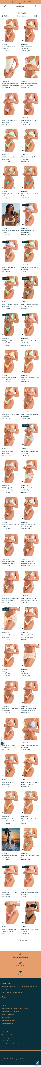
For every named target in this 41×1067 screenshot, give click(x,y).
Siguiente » (23, 942)
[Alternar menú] (2, 8)
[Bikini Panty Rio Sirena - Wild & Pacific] (30, 841)
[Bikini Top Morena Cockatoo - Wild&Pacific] (30, 142)
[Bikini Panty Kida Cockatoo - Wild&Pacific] (11, 105)
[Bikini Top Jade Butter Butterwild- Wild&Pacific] (11, 510)
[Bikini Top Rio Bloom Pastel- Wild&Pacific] (11, 436)
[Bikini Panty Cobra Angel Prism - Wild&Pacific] (30, 363)
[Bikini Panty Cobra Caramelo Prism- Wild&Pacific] (30, 620)
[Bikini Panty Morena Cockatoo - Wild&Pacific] (11, 142)
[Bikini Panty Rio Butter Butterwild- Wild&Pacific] (30, 546)
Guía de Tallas (6, 1019)
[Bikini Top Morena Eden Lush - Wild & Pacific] (30, 914)
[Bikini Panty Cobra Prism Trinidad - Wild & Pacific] (11, 914)
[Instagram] (2, 998)
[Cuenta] (35, 8)
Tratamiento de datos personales (11, 1042)
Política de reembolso (8, 1025)
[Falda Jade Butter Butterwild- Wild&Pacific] (30, 473)
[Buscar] (6, 8)
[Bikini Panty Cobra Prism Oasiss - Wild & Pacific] (11, 804)
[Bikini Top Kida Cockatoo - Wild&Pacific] (30, 105)
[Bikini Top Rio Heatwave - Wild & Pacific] (11, 216)
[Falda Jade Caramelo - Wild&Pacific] (30, 657)
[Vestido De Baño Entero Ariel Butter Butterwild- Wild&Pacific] (11, 68)
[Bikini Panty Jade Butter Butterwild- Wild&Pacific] (11, 473)
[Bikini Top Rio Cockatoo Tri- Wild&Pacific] (11, 767)
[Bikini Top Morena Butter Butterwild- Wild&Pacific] (11, 546)
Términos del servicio (8, 1022)
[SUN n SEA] (20, 8)
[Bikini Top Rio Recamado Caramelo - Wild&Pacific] (11, 730)
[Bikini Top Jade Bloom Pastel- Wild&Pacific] (30, 32)
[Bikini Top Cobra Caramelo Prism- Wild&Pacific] (11, 657)
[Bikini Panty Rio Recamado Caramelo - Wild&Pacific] (30, 693)
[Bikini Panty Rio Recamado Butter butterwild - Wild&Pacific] (30, 583)
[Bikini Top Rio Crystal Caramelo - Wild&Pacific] (11, 693)
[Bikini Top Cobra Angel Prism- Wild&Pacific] (11, 399)
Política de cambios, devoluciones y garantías (15, 1010)
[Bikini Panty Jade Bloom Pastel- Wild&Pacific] (11, 32)
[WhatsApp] (5, 998)
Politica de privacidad (8, 1039)
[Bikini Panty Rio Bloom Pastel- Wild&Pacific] (30, 399)
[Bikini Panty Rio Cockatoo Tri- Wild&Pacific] (30, 730)
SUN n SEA (9, 1060)
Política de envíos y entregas (10, 1013)
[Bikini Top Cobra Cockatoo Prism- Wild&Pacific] (30, 68)
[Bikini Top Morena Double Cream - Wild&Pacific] (11, 363)
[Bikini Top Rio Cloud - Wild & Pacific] (30, 179)
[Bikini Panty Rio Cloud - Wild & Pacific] (11, 179)
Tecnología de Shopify (17, 1060)
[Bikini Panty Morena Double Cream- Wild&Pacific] (30, 767)
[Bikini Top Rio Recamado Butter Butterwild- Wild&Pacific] (11, 583)
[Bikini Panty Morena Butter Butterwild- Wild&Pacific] (30, 510)
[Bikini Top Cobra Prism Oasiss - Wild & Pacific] (30, 804)
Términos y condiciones (9, 1036)
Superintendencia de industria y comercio (14, 1045)
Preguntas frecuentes (8, 1016)
